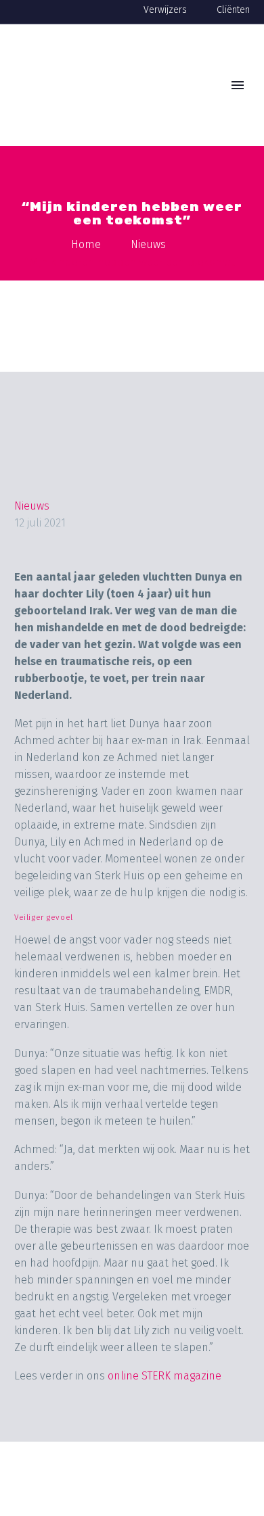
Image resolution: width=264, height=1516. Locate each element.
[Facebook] (26, 1433)
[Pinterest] (77, 1433)
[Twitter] (51, 1433)
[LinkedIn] (128, 1433)
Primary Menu (237, 85)
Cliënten (233, 10)
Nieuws (31, 505)
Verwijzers (165, 10)
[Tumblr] (103, 1433)
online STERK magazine (164, 1375)
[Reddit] (154, 1433)
